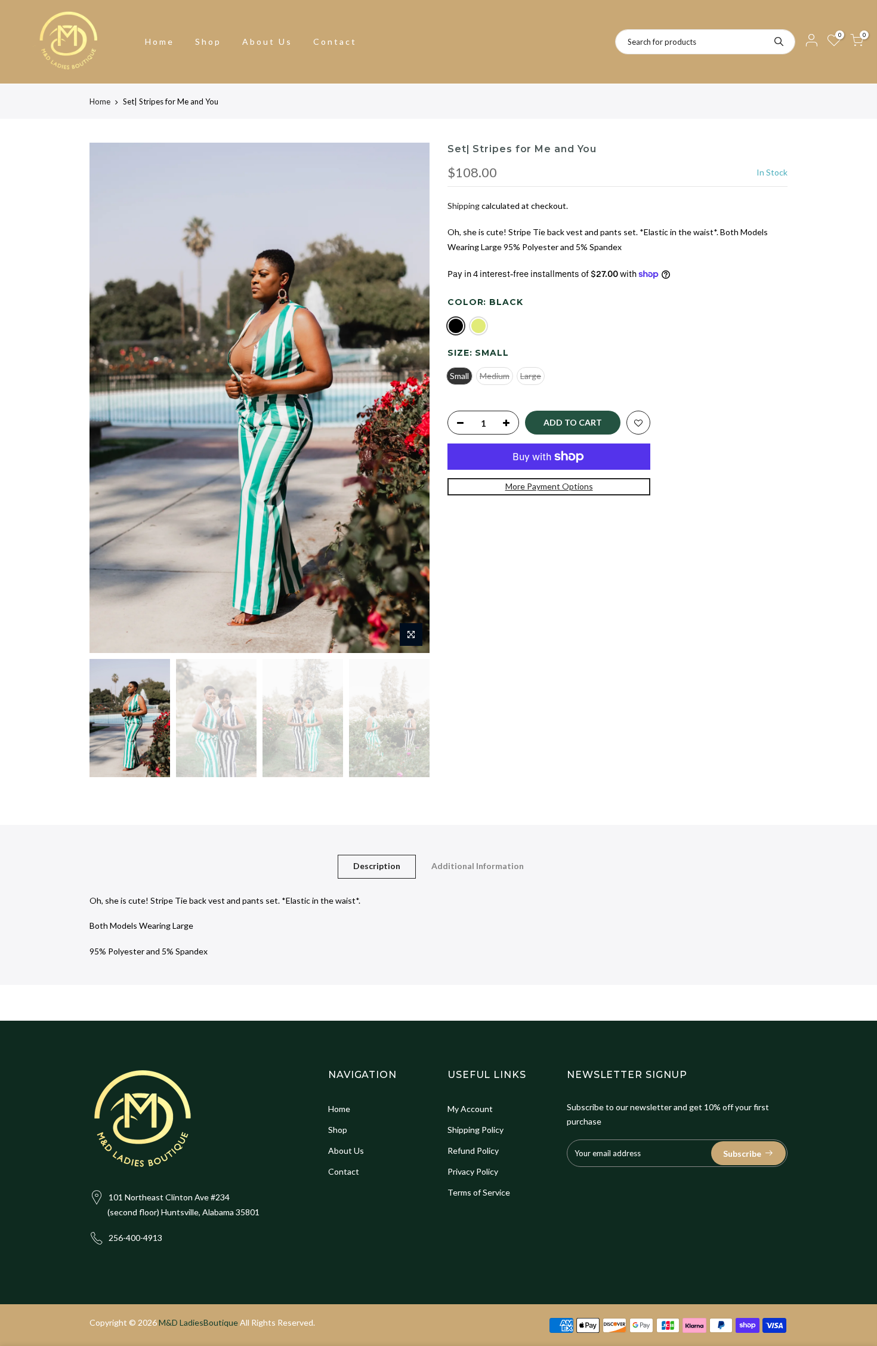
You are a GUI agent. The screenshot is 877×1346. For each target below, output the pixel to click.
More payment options (549, 486)
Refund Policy (473, 1150)
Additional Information (477, 866)
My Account (470, 1109)
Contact (335, 41)
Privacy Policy (472, 1171)
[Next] (408, 398)
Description (376, 866)
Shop (208, 41)
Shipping (463, 206)
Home (159, 41)
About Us (267, 41)
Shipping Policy (475, 1130)
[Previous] (110, 398)
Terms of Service (478, 1192)
